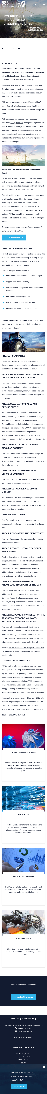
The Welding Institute (23, 1054)
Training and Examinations (23, 1057)
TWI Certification (23, 1060)
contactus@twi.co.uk (14, 237)
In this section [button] (8, 63)
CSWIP (23, 1063)
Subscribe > (19, 1086)
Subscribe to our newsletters (23, 1037)
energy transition (16, 123)
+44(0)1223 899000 (25, 1028)
